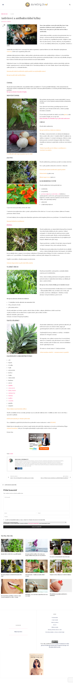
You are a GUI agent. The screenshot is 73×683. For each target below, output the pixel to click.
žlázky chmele (12, 390)
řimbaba (10, 395)
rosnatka (10, 400)
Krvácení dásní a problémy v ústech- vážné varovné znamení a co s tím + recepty (11, 596)
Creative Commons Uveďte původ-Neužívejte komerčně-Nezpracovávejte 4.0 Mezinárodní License (55, 645)
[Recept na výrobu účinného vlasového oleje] (61, 547)
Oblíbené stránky (54, 627)
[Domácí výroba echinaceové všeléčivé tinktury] (61, 566)
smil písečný (11, 393)
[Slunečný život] (36, 4)
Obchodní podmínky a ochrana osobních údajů (54, 632)
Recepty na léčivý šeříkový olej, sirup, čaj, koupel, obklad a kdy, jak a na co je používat (35, 554)
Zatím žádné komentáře (10, 484)
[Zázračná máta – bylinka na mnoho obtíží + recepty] (36, 566)
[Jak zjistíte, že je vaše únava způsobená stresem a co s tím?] (36, 586)
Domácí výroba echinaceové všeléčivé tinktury (60, 574)
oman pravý (11, 388)
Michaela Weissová (6, 21)
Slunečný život (18, 631)
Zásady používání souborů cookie (55, 629)
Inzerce (54, 624)
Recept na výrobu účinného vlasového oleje (60, 556)
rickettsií (9, 51)
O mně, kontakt (55, 619)
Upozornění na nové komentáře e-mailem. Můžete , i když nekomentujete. (26, 523)
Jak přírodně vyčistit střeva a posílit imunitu (11, 554)
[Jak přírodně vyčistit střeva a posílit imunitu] (12, 545)
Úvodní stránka (55, 617)
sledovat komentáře (33, 523)
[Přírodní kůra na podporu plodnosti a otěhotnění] (61, 585)
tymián (10, 385)
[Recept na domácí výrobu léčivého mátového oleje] (12, 566)
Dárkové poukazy (54, 622)
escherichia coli (55, 194)
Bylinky (11, 453)
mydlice (10, 398)
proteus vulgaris (45, 194)
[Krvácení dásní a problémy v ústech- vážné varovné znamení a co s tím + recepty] (12, 586)
